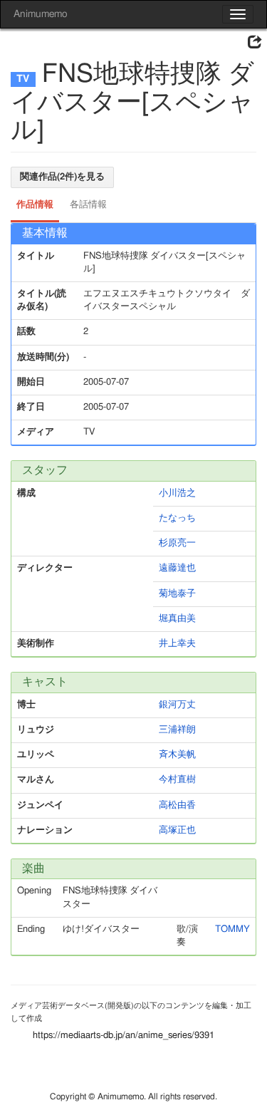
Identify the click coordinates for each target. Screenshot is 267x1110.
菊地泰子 (177, 593)
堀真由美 (177, 618)
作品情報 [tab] (34, 204)
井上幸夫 (177, 643)
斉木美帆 (177, 754)
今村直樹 (177, 779)
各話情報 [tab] (88, 204)
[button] (255, 42)
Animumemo (40, 14)
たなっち (177, 518)
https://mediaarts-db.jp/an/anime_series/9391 (123, 1035)
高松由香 (177, 805)
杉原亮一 (177, 543)
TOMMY (232, 929)
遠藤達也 (177, 568)
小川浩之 (177, 493)
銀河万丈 (177, 705)
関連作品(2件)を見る (62, 177)
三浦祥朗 (177, 730)
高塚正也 (177, 830)
